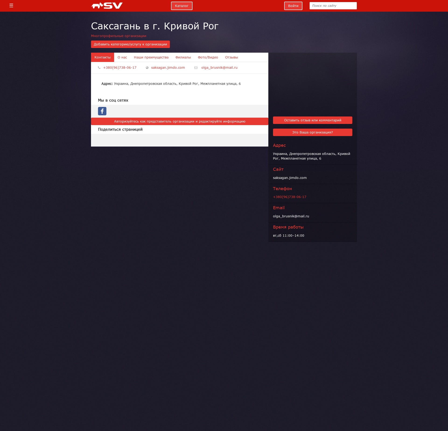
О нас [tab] (122, 57)
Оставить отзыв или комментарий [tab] (312, 120)
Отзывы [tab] (231, 57)
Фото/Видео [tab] (208, 57)
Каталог (182, 6)
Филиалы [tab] (183, 57)
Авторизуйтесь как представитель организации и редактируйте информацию (179, 121)
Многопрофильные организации (118, 36)
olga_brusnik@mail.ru (219, 67)
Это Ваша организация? (312, 132)
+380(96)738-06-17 (119, 67)
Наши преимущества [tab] (151, 57)
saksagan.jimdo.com (168, 67)
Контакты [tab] (102, 57)
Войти (293, 6)
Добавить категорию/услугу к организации (130, 44)
